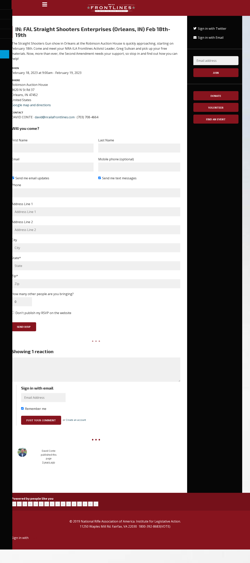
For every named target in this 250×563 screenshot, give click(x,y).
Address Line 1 (22, 204)
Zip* (15, 276)
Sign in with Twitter (211, 28)
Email (15, 159)
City (14, 240)
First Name (20, 140)
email (33, 538)
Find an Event (216, 119)
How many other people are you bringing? (43, 294)
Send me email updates (32, 178)
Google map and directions (31, 105)
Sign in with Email (210, 37)
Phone (16, 185)
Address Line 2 (22, 222)
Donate (216, 96)
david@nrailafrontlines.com (55, 117)
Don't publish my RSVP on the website (43, 313)
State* (16, 258)
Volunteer (215, 107)
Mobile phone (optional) (116, 159)
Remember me (35, 409)
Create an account (76, 420)
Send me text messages (119, 178)
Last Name (106, 140)
